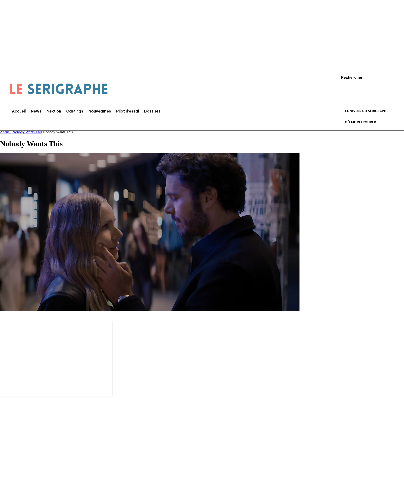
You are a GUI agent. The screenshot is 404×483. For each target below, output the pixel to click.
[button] (347, 77)
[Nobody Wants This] (149, 310)
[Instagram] (20, 452)
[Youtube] (62, 452)
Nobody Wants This (27, 132)
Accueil (5, 132)
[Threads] (90, 452)
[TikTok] (34, 452)
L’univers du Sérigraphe (34, 435)
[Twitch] (48, 452)
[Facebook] (6, 452)
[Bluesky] (76, 452)
